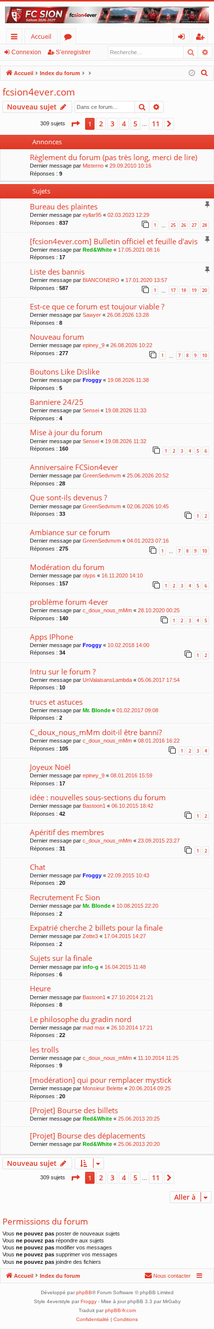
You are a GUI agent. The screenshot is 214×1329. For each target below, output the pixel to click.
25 (173, 225)
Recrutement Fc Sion (65, 897)
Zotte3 (90, 936)
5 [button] (135, 123)
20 (204, 290)
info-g (91, 967)
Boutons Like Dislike (65, 372)
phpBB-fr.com (120, 1310)
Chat (37, 867)
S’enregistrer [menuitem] (202, 38)
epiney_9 (94, 345)
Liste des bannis (57, 272)
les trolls (44, 1049)
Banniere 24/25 (57, 402)
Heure (40, 988)
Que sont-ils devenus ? (68, 497)
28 (204, 225)
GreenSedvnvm (102, 475)
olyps (89, 575)
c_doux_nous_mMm (107, 610)
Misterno (93, 166)
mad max (94, 1028)
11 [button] (156, 123)
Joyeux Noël (50, 767)
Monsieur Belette (103, 1088)
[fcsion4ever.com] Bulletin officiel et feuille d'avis (114, 241)
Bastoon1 (94, 806)
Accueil (41, 36)
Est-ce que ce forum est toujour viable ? (97, 306)
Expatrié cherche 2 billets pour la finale (96, 928)
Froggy (92, 380)
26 (183, 225)
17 (173, 290)
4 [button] (124, 123)
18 (183, 290)
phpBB (84, 1292)
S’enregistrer (73, 52)
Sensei (91, 410)
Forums (70, 38)
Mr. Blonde (96, 710)
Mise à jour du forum (66, 432)
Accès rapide (16, 38)
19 (194, 290)
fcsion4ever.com (38, 92)
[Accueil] (107, 14)
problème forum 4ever (69, 602)
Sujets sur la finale (61, 958)
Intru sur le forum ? (63, 671)
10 (204, 355)
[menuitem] (204, 73)
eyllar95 (92, 215)
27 (194, 225)
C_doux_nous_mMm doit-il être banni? (96, 732)
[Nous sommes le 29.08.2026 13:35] (192, 73)
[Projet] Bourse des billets (74, 1110)
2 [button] (101, 123)
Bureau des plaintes (64, 206)
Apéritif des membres (67, 832)
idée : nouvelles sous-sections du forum (98, 797)
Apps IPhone (51, 637)
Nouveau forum (57, 337)
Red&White (97, 250)
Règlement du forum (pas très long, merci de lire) (113, 157)
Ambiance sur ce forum (70, 532)
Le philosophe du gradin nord (80, 1019)
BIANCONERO (101, 280)
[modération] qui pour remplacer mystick (101, 1080)
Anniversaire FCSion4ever (74, 467)
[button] (75, 124)
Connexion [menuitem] (183, 38)
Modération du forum (67, 567)
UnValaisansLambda (107, 680)
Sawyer (92, 315)
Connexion (26, 52)
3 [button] (112, 123)
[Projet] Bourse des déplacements (87, 1135)
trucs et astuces (56, 702)
